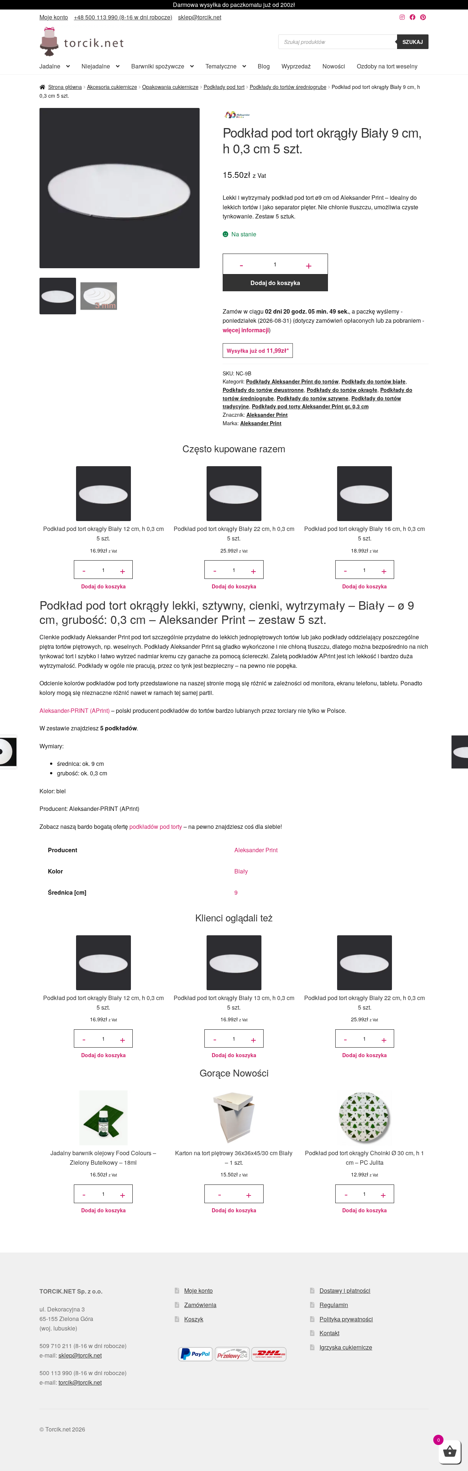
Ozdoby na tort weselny (387, 66)
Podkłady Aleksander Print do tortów (292, 381)
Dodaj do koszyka (275, 282)
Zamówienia (200, 1304)
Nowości (333, 66)
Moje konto (53, 17)
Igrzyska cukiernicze (346, 1347)
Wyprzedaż (296, 66)
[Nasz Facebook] (412, 17)
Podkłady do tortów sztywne (312, 398)
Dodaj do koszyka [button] (103, 586)
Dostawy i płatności (345, 1290)
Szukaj (413, 41)
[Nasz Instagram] (402, 17)
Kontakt (329, 1333)
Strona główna (65, 86)
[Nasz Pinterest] (423, 17)
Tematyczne (221, 66)
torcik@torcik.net (80, 1382)
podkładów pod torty (155, 826)
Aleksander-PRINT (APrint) (74, 710)
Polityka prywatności (346, 1319)
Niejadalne (96, 66)
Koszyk (193, 1319)
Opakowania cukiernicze (170, 86)
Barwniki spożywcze (157, 66)
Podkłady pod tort (224, 86)
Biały (241, 871)
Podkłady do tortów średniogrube (288, 86)
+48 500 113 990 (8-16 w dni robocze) (123, 17)
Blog (264, 66)
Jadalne (49, 66)
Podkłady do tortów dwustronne (263, 389)
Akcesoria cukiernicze (112, 86)
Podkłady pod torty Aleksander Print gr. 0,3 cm (310, 406)
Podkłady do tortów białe (373, 381)
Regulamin (334, 1304)
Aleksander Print (267, 414)
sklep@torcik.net (199, 17)
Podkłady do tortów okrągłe (342, 389)
